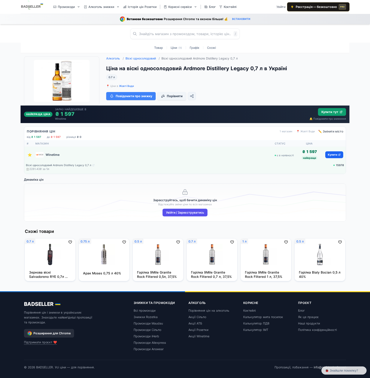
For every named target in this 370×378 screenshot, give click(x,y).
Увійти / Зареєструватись (185, 212)
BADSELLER (39, 304)
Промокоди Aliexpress (150, 342)
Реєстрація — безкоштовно (320, 7)
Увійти (280, 7)
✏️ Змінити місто (330, 131)
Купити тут (329, 112)
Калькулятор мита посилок (263, 317)
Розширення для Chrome (52, 333)
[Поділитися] (192, 96)
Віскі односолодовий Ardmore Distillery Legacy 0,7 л (58, 165)
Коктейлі (249, 310)
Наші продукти (309, 323)
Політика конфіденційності (317, 330)
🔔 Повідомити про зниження (327, 118)
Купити (332, 154)
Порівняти (175, 96)
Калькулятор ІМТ (255, 330)
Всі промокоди (144, 310)
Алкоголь (115, 58)
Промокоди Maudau (148, 323)
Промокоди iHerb (146, 336)
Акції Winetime (198, 336)
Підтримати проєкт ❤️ (40, 342)
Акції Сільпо (197, 317)
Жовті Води (126, 86)
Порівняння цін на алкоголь (208, 310)
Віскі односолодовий (142, 58)
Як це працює (308, 317)
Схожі (211, 47)
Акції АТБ (195, 323)
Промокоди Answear (149, 349)
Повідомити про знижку (134, 96)
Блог (301, 310)
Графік (194, 47)
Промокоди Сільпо (147, 330)
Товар (158, 47)
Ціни (176, 47)
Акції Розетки (198, 330)
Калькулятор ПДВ (256, 323)
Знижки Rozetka (146, 317)
